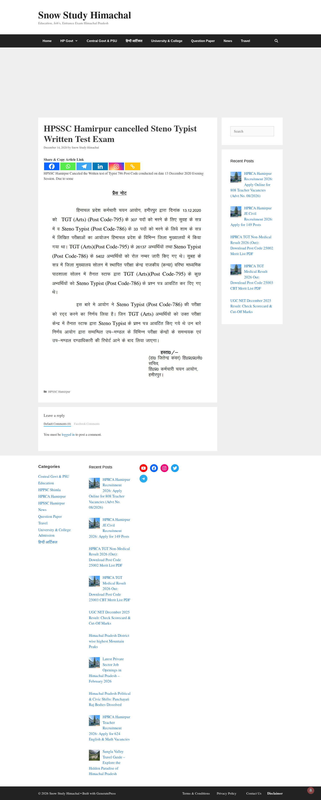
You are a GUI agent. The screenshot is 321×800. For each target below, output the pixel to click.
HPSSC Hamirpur (59, 392)
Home (47, 41)
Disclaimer (275, 793)
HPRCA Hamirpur (52, 496)
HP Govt (66, 41)
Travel (245, 41)
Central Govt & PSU (102, 41)
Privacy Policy (226, 793)
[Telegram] (84, 166)
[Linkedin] (100, 166)
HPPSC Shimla (49, 489)
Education (46, 482)
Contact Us (253, 793)
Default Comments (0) (57, 424)
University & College (166, 41)
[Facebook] (51, 166)
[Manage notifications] (310, 790)
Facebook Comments (87, 424)
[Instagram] (116, 166)
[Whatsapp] (68, 166)
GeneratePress (106, 793)
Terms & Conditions (196, 793)
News (228, 41)
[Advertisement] (160, 80)
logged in (68, 434)
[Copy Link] (132, 166)
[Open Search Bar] (276, 40)
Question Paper (203, 41)
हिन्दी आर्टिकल (134, 41)
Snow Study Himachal (84, 14)
